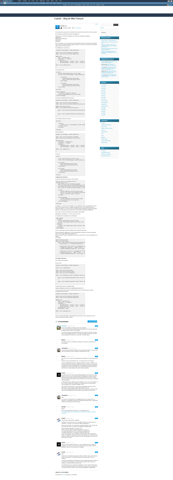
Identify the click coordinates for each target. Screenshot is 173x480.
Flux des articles (105, 152)
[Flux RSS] (167, 5)
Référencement (104, 138)
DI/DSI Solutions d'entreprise (11, 3)
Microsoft (27, 3)
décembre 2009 (104, 100)
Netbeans (103, 137)
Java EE (96, 24)
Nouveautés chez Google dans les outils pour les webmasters (109, 49)
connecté (64, 474)
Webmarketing (104, 142)
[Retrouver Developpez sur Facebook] (170, 5)
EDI (38, 3)
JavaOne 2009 (104, 131)
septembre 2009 (104, 106)
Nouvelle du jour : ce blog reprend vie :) (109, 40)
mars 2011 (103, 91)
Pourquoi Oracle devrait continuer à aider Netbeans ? (109, 62)
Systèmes (58, 3)
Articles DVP (103, 126)
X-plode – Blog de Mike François (68, 18)
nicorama (64, 326)
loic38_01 (103, 61)
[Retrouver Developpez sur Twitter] (168, 5)
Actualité (103, 123)
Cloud (19, 3)
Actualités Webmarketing (106, 124)
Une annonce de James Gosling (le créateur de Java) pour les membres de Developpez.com (108, 68)
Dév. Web (34, 3)
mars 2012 (103, 86)
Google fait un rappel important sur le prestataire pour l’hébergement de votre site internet (109, 52)
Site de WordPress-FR (105, 155)
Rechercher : (103, 32)
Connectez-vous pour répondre (96, 326)
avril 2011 (103, 90)
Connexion (102, 27)
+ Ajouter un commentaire (92, 321)
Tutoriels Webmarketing (106, 140)
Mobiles (54, 3)
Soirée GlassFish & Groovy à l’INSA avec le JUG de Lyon (108, 65)
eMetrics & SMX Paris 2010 (106, 128)
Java (31, 3)
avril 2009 (103, 114)
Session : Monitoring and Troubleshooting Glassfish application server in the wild (108, 75)
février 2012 (103, 88)
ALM (23, 3)
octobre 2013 (103, 84)
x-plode (102, 67)
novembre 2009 (104, 102)
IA (21, 3)
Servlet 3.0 (63, 26)
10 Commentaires (77, 27)
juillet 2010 (103, 93)
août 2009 (103, 107)
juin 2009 (103, 111)
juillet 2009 (103, 109)
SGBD (48, 3)
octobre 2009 (103, 104)
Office (51, 3)
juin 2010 (103, 95)
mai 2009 (103, 113)
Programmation (42, 3)
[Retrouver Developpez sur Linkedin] (171, 5)
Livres (102, 135)
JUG (102, 133)
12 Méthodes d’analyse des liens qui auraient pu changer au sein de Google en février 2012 (108, 45)
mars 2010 (103, 97)
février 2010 (103, 99)
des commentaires (106, 154)
